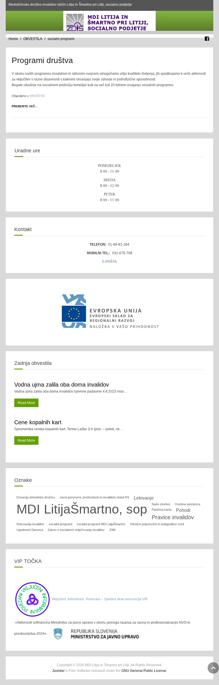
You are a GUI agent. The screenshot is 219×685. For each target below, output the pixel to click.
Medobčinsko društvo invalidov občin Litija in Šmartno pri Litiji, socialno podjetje (70, 5)
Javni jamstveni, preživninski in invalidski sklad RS (94, 497)
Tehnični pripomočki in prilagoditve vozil (157, 524)
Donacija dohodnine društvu (36, 497)
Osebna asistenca (187, 504)
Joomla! (58, 671)
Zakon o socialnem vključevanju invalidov (76, 530)
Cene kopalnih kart (38, 422)
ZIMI (112, 530)
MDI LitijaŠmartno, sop (82, 509)
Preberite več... (25, 106)
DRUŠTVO (37, 96)
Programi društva (42, 60)
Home (13, 39)
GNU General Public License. (144, 671)
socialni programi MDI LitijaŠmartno (101, 524)
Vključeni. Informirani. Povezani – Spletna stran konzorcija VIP (100, 599)
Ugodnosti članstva (30, 530)
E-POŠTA (109, 262)
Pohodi (183, 510)
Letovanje (144, 498)
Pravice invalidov (173, 517)
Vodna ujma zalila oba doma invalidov (61, 384)
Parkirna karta (161, 509)
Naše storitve (161, 504)
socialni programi (60, 524)
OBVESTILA (32, 39)
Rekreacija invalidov (30, 524)
